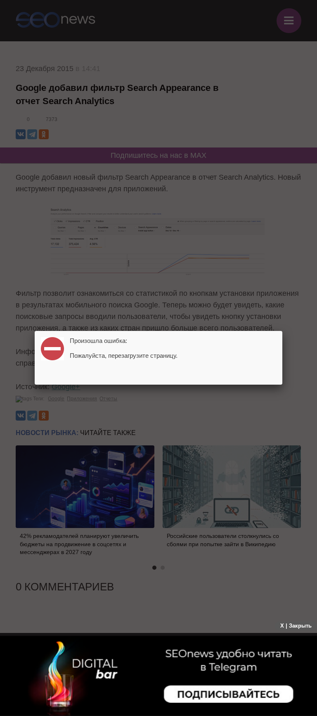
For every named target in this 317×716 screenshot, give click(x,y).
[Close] (282, 331)
